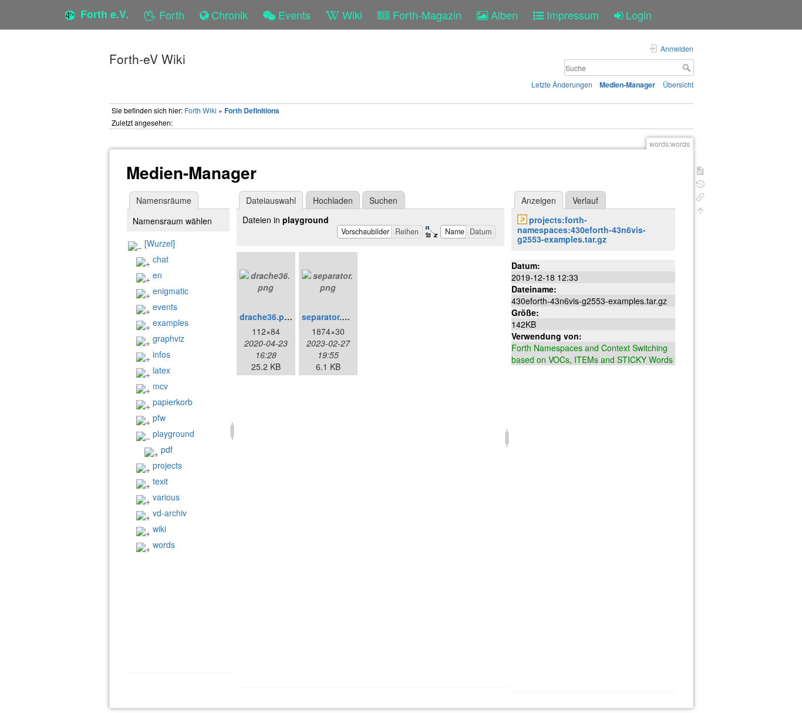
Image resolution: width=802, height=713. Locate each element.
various (166, 497)
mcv (160, 386)
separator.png (330, 316)
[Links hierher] (700, 196)
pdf (167, 449)
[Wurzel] (159, 243)
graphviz (168, 338)
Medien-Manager (627, 84)
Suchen (383, 200)
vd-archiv (170, 513)
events (165, 306)
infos (161, 354)
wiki (159, 528)
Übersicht (678, 84)
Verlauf (585, 200)
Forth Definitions (251, 110)
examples (170, 322)
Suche (687, 67)
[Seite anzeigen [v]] (700, 169)
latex (161, 370)
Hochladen (333, 200)
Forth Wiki (200, 110)
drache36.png (267, 316)
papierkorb (173, 402)
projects (167, 465)
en (157, 275)
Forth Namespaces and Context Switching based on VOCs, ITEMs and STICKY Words (592, 353)
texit (160, 481)
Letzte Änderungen (561, 84)
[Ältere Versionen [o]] (700, 183)
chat (161, 259)
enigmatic (170, 291)
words (164, 544)
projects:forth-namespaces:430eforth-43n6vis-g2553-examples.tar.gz (581, 229)
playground (173, 433)
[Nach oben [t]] (700, 209)
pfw (159, 417)
